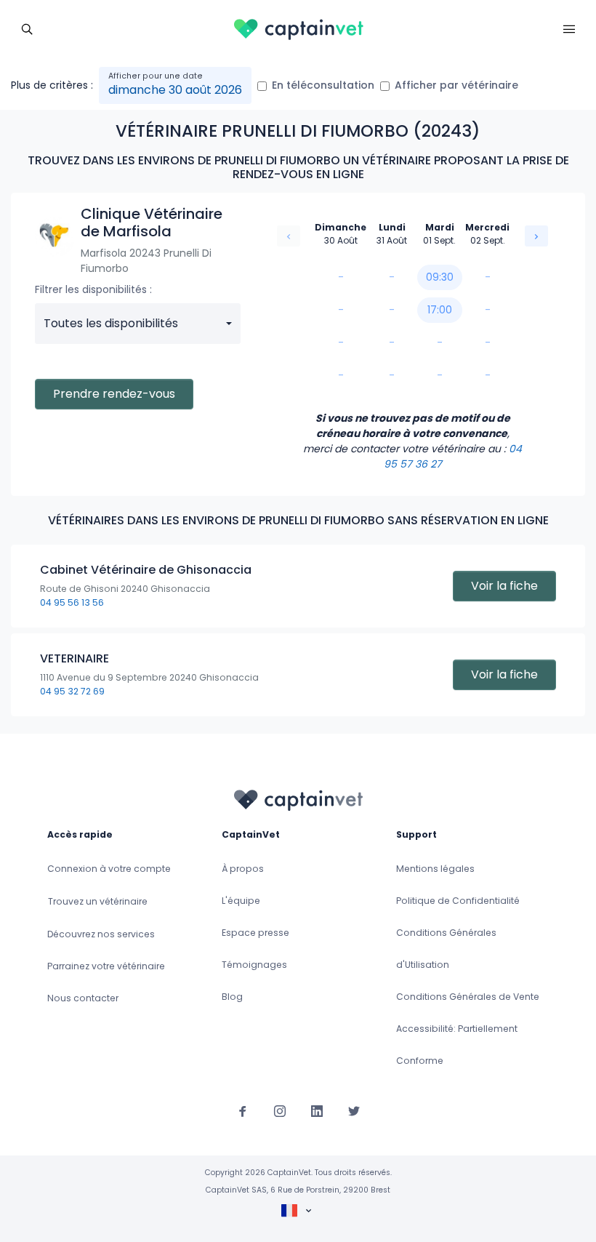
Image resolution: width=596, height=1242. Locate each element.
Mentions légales (435, 868)
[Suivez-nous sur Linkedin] (317, 1110)
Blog (232, 996)
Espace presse (255, 932)
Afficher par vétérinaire (456, 85)
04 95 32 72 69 (72, 691)
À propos (243, 868)
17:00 (439, 310)
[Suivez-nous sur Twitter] (354, 1110)
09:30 (440, 277)
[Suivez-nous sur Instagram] (280, 1110)
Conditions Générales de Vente (467, 996)
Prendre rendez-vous (114, 393)
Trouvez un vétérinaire (98, 901)
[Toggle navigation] (27, 28)
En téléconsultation (323, 85)
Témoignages (254, 964)
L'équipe (241, 900)
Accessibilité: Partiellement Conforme (457, 1044)
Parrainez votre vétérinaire (106, 966)
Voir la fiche (504, 585)
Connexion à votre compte (109, 868)
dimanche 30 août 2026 (175, 89)
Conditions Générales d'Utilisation (446, 948)
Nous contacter (82, 998)
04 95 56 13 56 (72, 602)
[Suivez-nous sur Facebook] (243, 1110)
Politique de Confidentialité (458, 900)
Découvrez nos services (101, 934)
